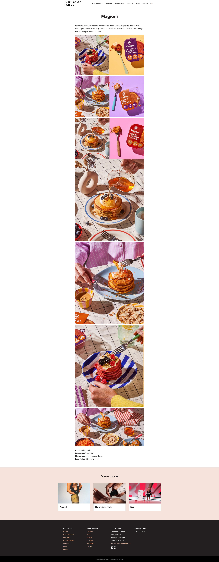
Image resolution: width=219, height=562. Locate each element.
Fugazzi (63, 507)
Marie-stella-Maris (103, 507)
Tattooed (90, 543)
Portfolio (109, 3)
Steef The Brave (119, 559)
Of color (90, 540)
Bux (132, 507)
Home (65, 532)
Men (89, 534)
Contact (145, 3)
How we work (119, 3)
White (89, 537)
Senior (89, 546)
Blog (138, 3)
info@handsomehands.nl (120, 543)
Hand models (96, 3)
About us (130, 3)
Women (90, 532)
